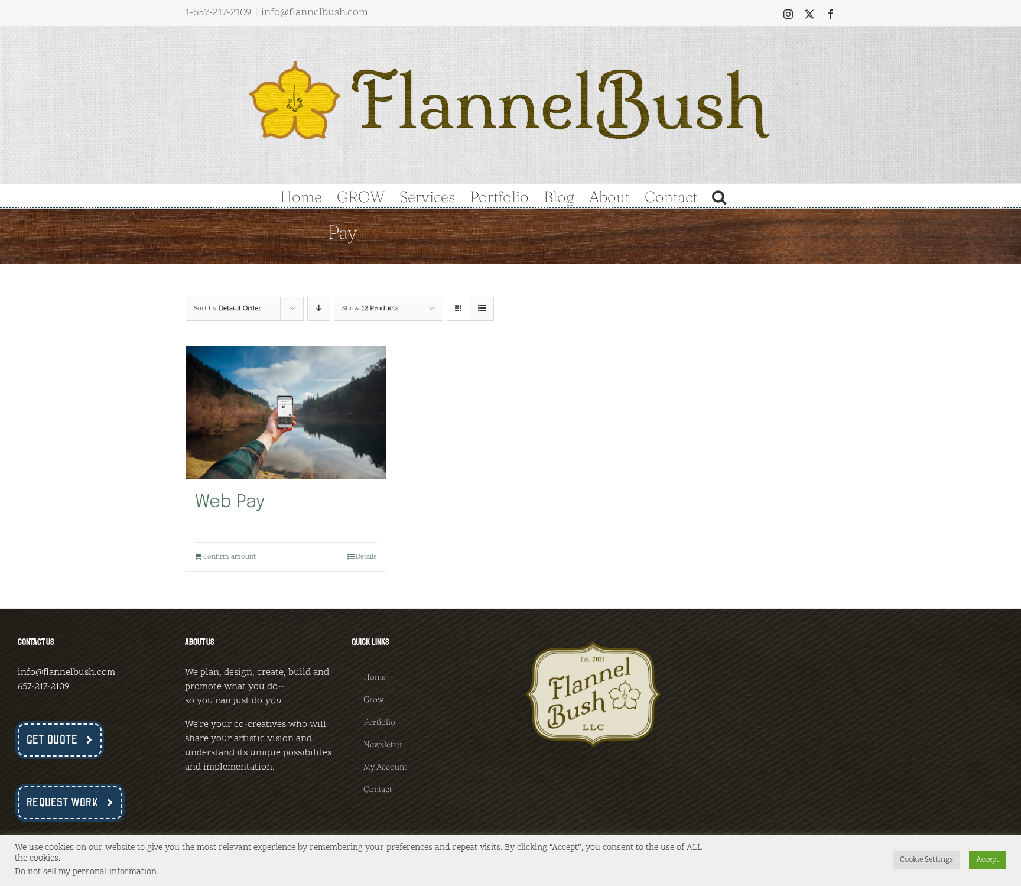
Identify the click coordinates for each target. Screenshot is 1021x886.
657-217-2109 (43, 686)
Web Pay (230, 502)
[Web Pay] (286, 412)
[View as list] (481, 308)
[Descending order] (318, 309)
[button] (719, 195)
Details (366, 557)
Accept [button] (987, 860)
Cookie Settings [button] (926, 860)
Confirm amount (229, 557)
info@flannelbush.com (314, 12)
